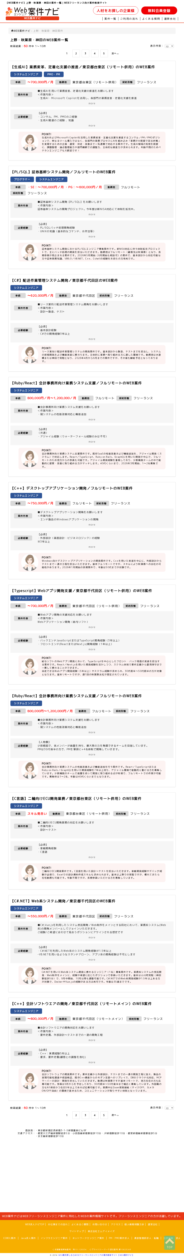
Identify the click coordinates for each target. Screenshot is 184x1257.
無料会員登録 (159, 10)
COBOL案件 (9, 1238)
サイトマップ (76, 1231)
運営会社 (170, 18)
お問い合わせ (99, 1224)
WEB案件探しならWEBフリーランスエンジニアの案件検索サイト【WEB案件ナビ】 (96, 1255)
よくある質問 (151, 18)
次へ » (115, 53)
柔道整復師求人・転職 (146, 1238)
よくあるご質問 (80, 1224)
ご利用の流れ (129, 18)
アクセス (116, 1224)
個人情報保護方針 (134, 1224)
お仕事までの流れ (58, 1224)
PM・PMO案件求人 (119, 1238)
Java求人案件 (28, 1238)
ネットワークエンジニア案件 (88, 1238)
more (92, 103)
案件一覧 (110, 18)
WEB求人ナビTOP (34, 1224)
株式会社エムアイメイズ (101, 1231)
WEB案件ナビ (32, 18)
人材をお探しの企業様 (116, 10)
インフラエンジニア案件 (54, 1238)
